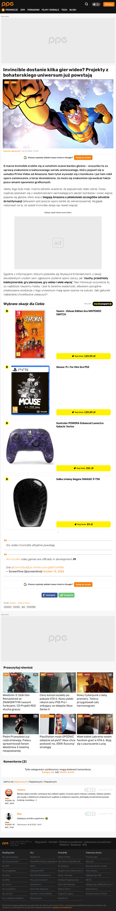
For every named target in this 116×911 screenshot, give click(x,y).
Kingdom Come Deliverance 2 (70, 871)
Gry (23, 9)
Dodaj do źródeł (83, 157)
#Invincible (13, 559)
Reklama (64, 844)
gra (23, 607)
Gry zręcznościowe (10, 861)
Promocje (12, 10)
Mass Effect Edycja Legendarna (43, 861)
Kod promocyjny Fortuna (96, 894)
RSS (84, 844)
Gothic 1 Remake (65, 875)
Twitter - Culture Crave (20, 603)
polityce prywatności (62, 907)
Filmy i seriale (50, 9)
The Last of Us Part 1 (39, 880)
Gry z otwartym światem (13, 898)
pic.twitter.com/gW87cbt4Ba (46, 567)
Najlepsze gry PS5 (93, 875)
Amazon (7, 607)
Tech (64, 9)
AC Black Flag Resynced (68, 880)
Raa (19, 813)
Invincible (31, 607)
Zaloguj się (48, 772)
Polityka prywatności (70, 842)
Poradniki (33, 9)
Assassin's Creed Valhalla (41, 894)
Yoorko (21, 790)
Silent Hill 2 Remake (66, 884)
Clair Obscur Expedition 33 (69, 861)
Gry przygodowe (9, 871)
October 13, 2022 (53, 571)
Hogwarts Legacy (65, 894)
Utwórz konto (66, 772)
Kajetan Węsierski (11, 151)
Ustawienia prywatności (97, 842)
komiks (16, 607)
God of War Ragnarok (39, 889)
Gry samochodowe (10, 857)
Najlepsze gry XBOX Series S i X (99, 884)
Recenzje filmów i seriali (96, 866)
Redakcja (76, 844)
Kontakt (53, 842)
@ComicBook (19, 567)
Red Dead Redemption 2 (40, 875)
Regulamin (41, 842)
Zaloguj (109, 4)
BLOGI (72, 9)
